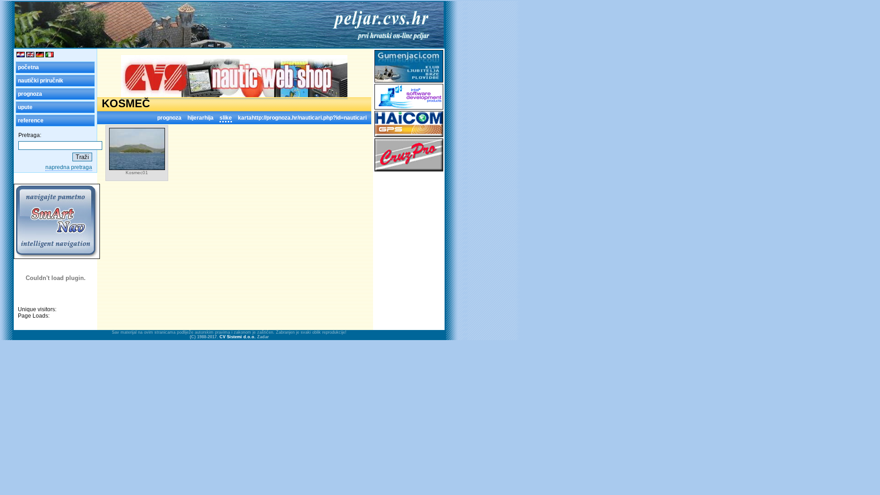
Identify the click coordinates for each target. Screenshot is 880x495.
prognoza (30, 94)
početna (28, 67)
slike (226, 118)
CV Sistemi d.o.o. (238, 337)
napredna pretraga (68, 167)
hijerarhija (200, 118)
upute (25, 107)
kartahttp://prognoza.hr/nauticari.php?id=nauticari (302, 118)
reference (31, 120)
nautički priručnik (40, 80)
